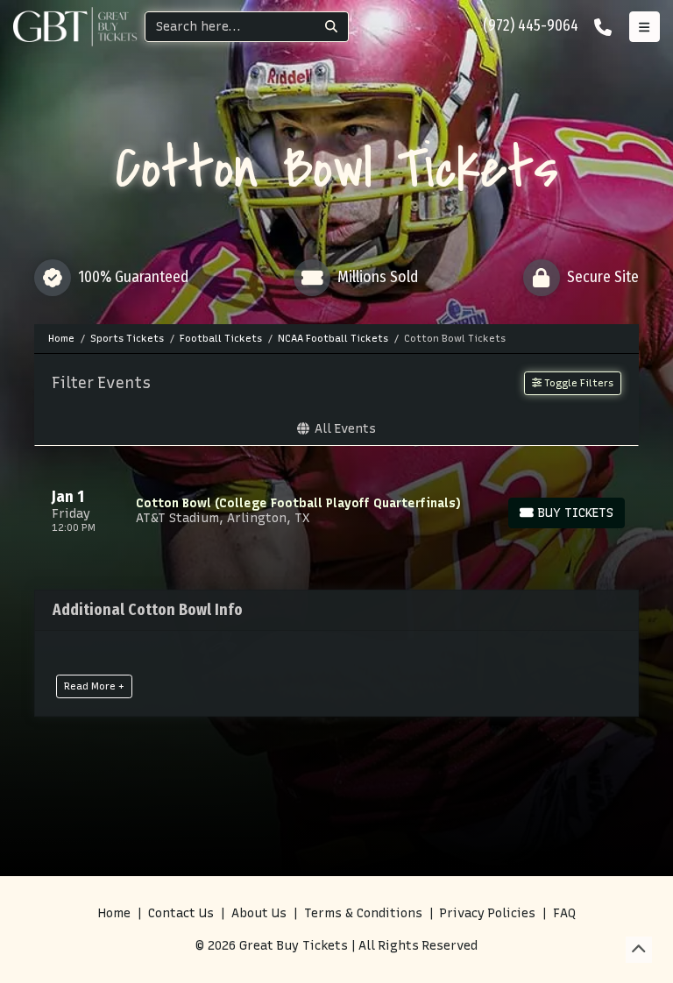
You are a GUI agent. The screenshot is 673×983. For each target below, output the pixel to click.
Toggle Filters (577, 383)
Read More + (94, 686)
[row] (336, 511)
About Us (259, 913)
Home (114, 913)
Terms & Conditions (363, 913)
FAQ (564, 913)
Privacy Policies (487, 913)
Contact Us (181, 913)
